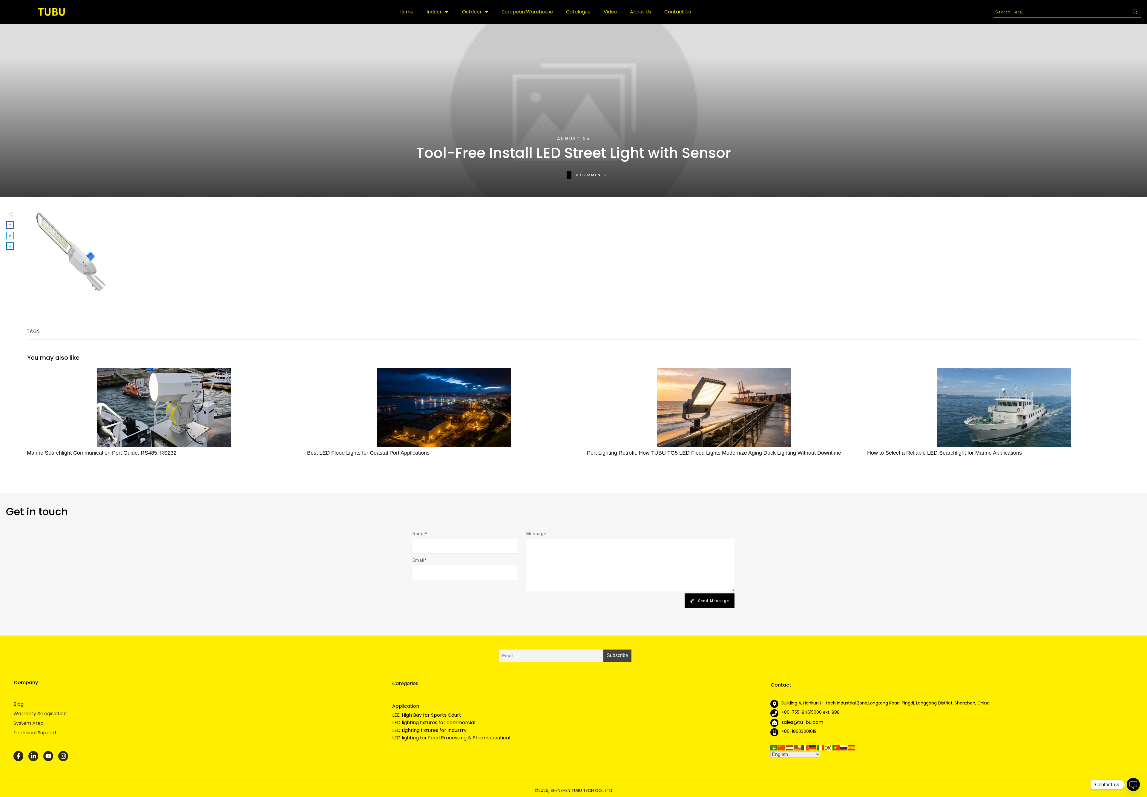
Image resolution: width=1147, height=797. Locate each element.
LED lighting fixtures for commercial (433, 722)
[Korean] (828, 747)
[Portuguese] (836, 747)
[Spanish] (852, 747)
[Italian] (821, 747)
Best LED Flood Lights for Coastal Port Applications (444, 415)
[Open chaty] (1133, 784)
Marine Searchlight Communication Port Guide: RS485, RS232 (164, 415)
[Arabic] (774, 747)
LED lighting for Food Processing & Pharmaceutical (451, 738)
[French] (805, 747)
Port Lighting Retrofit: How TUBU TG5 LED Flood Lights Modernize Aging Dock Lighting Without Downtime (724, 415)
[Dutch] (790, 747)
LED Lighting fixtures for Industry (429, 730)
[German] (813, 747)
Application (405, 706)
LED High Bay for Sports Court (426, 715)
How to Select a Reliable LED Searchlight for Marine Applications (1004, 415)
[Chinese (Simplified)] (782, 747)
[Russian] (844, 747)
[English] (797, 747)
